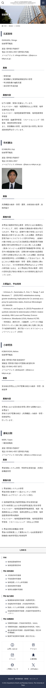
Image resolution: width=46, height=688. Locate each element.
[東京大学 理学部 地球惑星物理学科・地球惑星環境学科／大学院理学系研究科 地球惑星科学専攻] (23, 3)
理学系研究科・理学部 (21, 679)
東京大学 (11, 679)
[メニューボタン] (43, 3)
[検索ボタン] (3, 3)
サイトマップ (34, 679)
